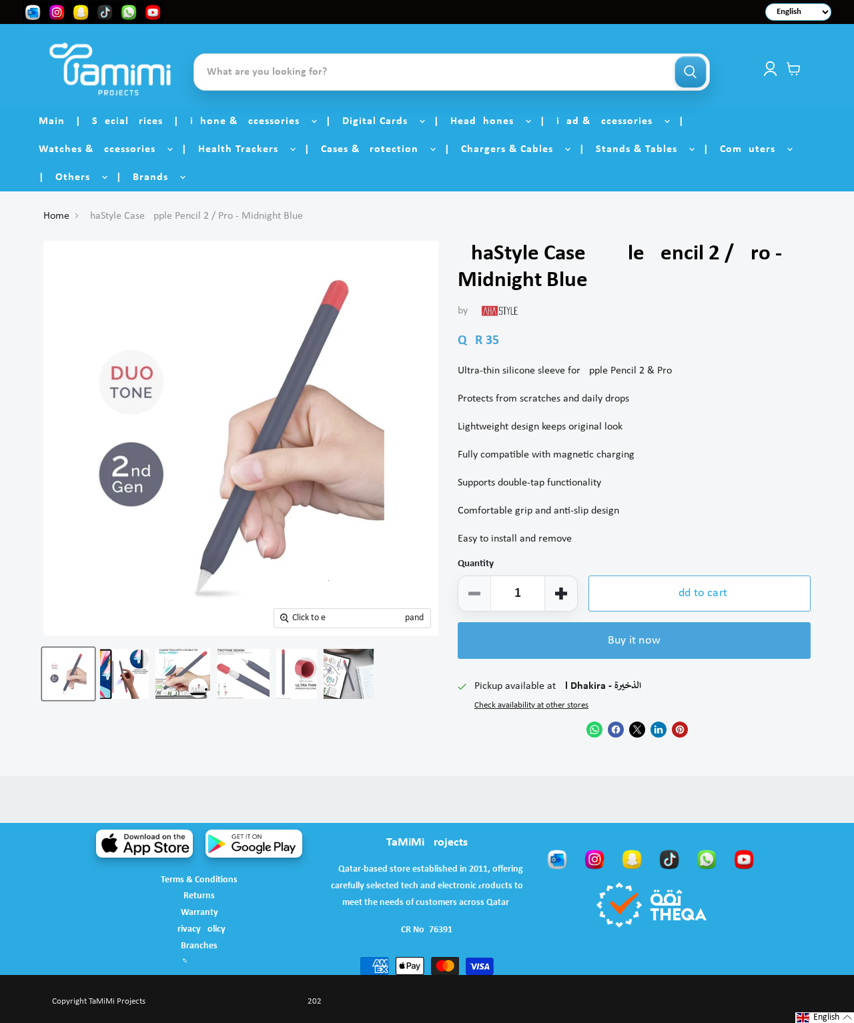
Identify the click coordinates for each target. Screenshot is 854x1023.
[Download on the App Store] (144, 844)
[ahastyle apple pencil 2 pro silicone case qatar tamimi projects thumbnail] (68, 674)
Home (56, 216)
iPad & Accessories (609, 121)
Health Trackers (243, 149)
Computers (752, 149)
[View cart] (794, 69)
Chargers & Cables (512, 149)
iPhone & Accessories (250, 121)
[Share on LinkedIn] (659, 730)
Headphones (487, 121)
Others (77, 177)
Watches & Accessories (102, 149)
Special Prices (127, 121)
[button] (824, 1017)
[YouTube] (744, 859)
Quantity (476, 564)
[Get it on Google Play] (253, 844)
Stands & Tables (641, 149)
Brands (155, 177)
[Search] (691, 72)
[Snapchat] (632, 859)
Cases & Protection (374, 149)
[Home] (110, 69)
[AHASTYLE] (500, 311)
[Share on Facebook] (616, 730)
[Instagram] (594, 859)
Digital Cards (380, 121)
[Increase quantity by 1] (561, 593)
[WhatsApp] (706, 859)
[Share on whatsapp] (594, 730)
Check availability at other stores (531, 705)
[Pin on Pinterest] (680, 730)
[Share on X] (637, 730)
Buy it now (634, 640)
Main (52, 121)
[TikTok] (669, 859)
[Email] (557, 859)
